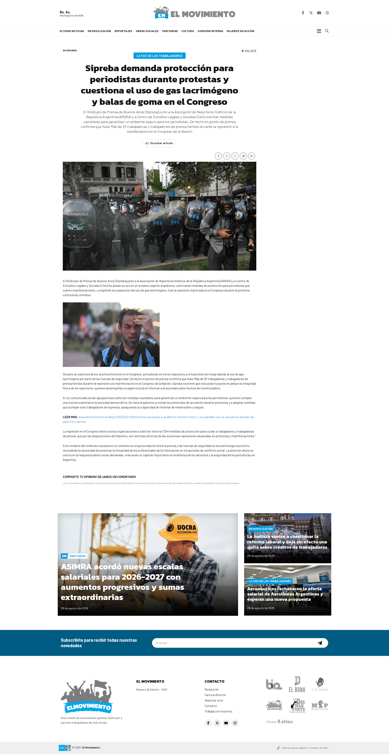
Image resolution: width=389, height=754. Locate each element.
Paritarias (170, 31)
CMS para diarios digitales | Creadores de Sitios (304, 748)
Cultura (188, 31)
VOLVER (250, 51)
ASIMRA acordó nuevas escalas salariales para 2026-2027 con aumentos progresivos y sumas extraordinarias (122, 581)
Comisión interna (210, 31)
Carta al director (215, 695)
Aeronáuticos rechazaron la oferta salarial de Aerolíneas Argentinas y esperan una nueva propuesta (285, 594)
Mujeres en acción (240, 31)
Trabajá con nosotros (218, 711)
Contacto (211, 706)
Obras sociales (147, 31)
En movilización (99, 31)
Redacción (212, 689)
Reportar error (214, 700)
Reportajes (123, 31)
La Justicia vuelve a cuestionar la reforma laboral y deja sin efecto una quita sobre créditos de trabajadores (287, 542)
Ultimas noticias (72, 31)
